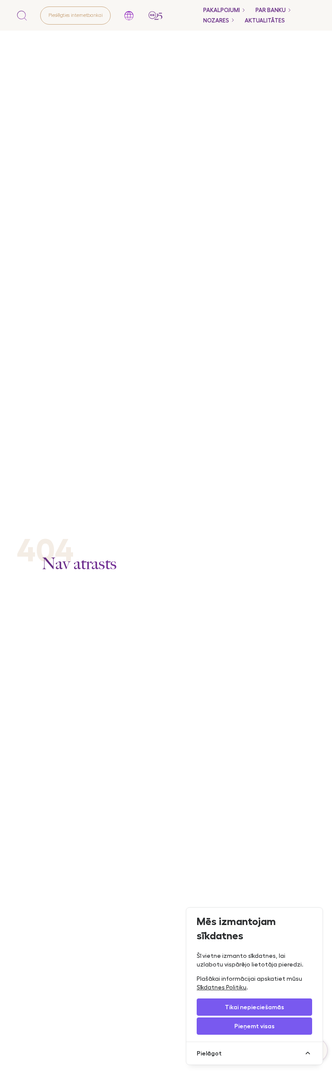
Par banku (270, 10)
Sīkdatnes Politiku (221, 987)
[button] (129, 15)
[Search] (22, 15)
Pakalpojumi (221, 10)
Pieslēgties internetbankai (75, 15)
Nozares (216, 20)
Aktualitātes (265, 20)
